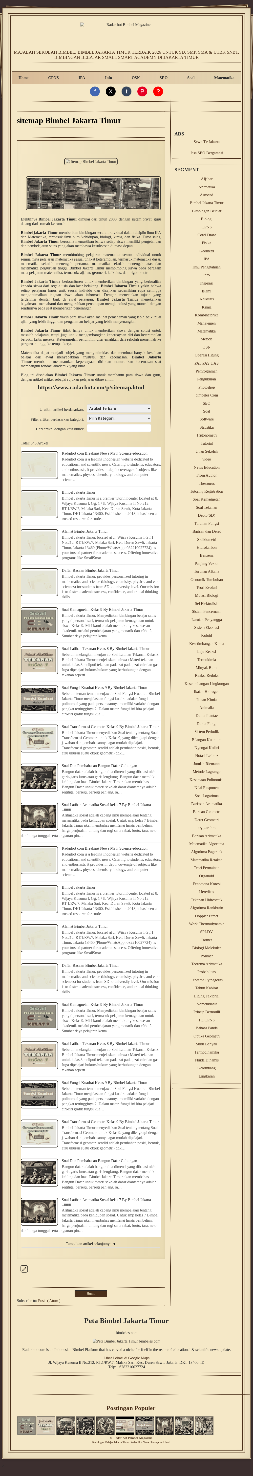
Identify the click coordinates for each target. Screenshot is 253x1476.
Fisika (206, 243)
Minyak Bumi (206, 667)
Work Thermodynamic (206, 924)
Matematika (224, 78)
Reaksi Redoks (206, 675)
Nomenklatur (206, 1004)
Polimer (207, 956)
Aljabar (206, 179)
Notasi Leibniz (206, 755)
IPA (82, 78)
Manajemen (206, 323)
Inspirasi (206, 283)
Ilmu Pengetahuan (206, 267)
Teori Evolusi (206, 587)
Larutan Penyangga (206, 619)
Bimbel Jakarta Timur (78, 492)
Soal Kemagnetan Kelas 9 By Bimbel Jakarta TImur (102, 609)
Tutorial (207, 443)
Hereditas (206, 892)
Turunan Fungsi (206, 523)
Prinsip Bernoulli (206, 1012)
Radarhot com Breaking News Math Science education (105, 453)
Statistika (207, 427)
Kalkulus (207, 299)
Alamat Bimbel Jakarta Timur (85, 531)
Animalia (206, 707)
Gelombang (206, 1068)
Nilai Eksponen (206, 788)
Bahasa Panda (207, 1028)
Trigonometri (206, 435)
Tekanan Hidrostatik (206, 900)
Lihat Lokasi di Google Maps (126, 1358)
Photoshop (206, 387)
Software (207, 419)
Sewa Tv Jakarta (207, 142)
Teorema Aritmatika (206, 964)
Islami (206, 291)
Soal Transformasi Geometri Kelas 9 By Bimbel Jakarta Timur (110, 727)
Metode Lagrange (206, 772)
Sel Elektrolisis (206, 603)
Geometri (206, 251)
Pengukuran (206, 379)
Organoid (206, 876)
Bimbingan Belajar (206, 211)
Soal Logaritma (207, 796)
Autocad (206, 195)
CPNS (53, 78)
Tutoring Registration (206, 491)
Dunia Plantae (207, 715)
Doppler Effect (206, 916)
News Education (207, 467)
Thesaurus (207, 483)
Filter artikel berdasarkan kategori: (57, 419)
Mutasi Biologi (206, 595)
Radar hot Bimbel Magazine (132, 1438)
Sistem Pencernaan (206, 611)
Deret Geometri (206, 820)
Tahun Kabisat (206, 988)
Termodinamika (206, 1052)
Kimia (206, 307)
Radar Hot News (139, 1442)
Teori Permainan (206, 868)
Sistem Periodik (206, 731)
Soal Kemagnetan (206, 499)
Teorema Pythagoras (207, 980)
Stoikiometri (206, 539)
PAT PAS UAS (206, 363)
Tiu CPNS (206, 1020)
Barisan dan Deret (206, 531)
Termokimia (206, 660)
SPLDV (206, 932)
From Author (206, 475)
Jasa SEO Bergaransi (206, 153)
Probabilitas (206, 972)
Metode (206, 339)
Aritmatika (206, 187)
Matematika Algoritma (206, 844)
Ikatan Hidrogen (206, 691)
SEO (164, 78)
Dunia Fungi (206, 724)
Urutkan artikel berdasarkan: (62, 409)
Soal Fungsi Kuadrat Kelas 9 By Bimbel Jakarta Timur (104, 687)
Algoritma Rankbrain (206, 908)
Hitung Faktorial (206, 996)
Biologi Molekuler (206, 948)
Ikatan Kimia (206, 700)
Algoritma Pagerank (206, 852)
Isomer (206, 940)
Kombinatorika (206, 315)
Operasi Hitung (207, 355)
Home (23, 78)
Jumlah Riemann (206, 764)
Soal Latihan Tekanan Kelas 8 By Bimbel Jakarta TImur (105, 648)
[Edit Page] (24, 1273)
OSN (136, 78)
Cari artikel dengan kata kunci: (60, 429)
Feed (167, 1442)
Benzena (206, 555)
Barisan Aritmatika (206, 836)
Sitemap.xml (157, 1442)
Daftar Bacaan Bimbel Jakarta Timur (90, 570)
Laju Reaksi (206, 651)
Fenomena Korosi (207, 884)
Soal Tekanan (206, 507)
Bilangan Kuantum (206, 740)
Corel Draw (206, 235)
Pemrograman (206, 371)
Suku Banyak (206, 1044)
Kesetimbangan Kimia (206, 643)
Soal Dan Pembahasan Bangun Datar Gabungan (99, 766)
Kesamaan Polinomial (207, 780)
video (206, 459)
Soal (190, 78)
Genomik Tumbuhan (206, 579)
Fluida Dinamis (207, 1060)
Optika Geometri (206, 1036)
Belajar (109, 1442)
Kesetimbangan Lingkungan (207, 684)
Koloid (206, 635)
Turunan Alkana (206, 571)
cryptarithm (206, 828)
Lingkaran (207, 1076)
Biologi (206, 219)
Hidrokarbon (207, 547)
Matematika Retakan (206, 860)
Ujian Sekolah (206, 451)
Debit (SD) (206, 515)
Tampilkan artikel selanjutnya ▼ (91, 1244)
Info (108, 78)
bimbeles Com (206, 395)
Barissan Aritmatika (206, 804)
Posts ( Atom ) (49, 1301)
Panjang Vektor (207, 563)
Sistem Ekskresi (206, 627)
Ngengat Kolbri (206, 748)
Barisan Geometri (206, 812)
